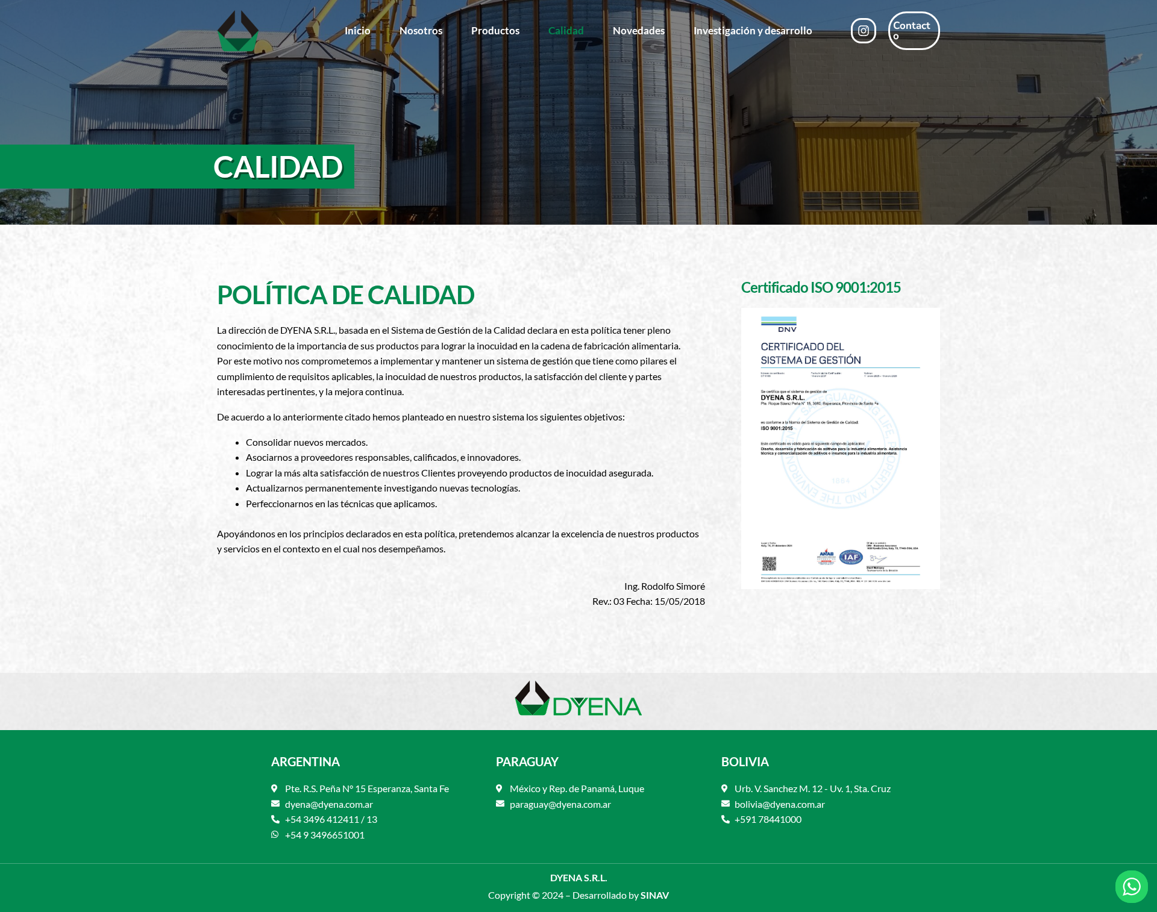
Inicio (358, 30)
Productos (495, 30)
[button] (914, 30)
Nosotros (421, 30)
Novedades (639, 30)
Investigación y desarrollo (753, 30)
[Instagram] (863, 30)
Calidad (566, 30)
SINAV (655, 895)
